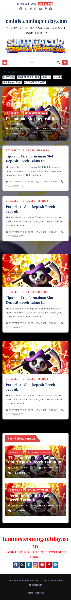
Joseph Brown (48, 128)
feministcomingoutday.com (35, 21)
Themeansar (35, 584)
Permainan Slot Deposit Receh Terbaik (34, 121)
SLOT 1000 (9, 77)
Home (30, 592)
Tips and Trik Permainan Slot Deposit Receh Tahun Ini (29, 158)
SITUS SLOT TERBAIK (36, 113)
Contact (39, 592)
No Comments (14, 133)
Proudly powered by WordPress (24, 580)
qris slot (57, 77)
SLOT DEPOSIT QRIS (34, 82)
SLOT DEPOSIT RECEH (36, 150)
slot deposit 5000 (12, 82)
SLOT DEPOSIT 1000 (28, 77)
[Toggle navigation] (32, 62)
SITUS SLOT (13, 113)
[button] (58, 62)
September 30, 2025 (21, 128)
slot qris (46, 77)
